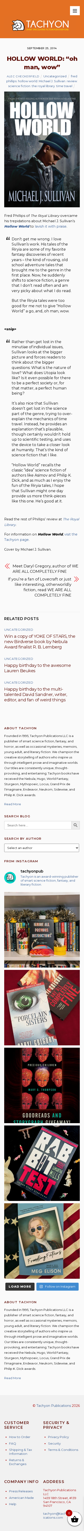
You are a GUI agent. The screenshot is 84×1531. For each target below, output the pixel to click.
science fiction (19, 86)
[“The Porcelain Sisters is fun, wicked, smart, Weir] (42, 1007)
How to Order (19, 1437)
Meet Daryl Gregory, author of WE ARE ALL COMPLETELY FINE (45, 569)
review (72, 81)
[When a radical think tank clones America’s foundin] (42, 1241)
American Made (21, 1498)
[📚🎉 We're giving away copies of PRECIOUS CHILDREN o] (42, 1085)
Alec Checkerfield (23, 76)
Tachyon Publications (53, 1406)
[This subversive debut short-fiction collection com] (42, 1163)
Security (54, 1443)
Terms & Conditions (63, 1450)
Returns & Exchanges (17, 1462)
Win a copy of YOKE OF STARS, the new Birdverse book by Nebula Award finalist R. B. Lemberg (39, 642)
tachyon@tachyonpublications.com (61, 1515)
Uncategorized (54, 76)
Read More (12, 804)
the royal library (43, 86)
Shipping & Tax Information (20, 1452)
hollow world (27, 81)
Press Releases (21, 1491)
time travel (64, 86)
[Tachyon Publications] (40, 32)
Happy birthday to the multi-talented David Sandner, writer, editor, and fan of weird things (35, 694)
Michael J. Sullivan (52, 81)
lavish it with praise (50, 226)
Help (12, 1504)
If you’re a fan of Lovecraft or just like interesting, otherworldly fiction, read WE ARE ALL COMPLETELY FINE (39, 587)
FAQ (12, 1443)
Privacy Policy (58, 1437)
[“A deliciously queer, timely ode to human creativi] (42, 930)
